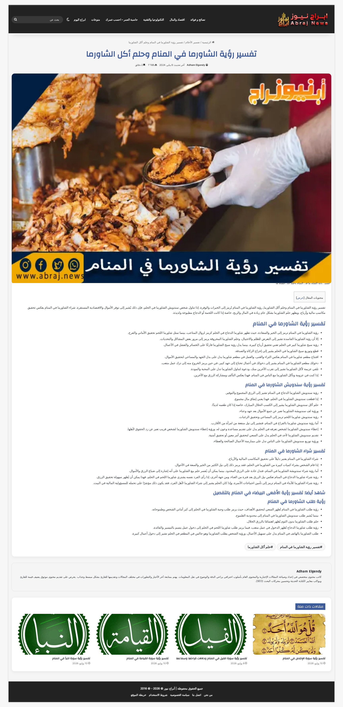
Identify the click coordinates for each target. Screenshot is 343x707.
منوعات (95, 19)
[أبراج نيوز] (302, 20)
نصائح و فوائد (197, 19)
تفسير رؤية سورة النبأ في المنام (71, 658)
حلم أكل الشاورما (259, 547)
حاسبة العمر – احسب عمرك (122, 19)
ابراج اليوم (80, 19)
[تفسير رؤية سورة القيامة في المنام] (132, 634)
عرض (300, 297)
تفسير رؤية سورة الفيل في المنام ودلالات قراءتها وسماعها (211, 658)
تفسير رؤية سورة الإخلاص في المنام (303, 658)
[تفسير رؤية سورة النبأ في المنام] (54, 634)
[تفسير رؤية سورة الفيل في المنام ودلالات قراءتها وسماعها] (210, 634)
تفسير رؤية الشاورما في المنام (300, 547)
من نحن (208, 694)
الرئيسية (207, 42)
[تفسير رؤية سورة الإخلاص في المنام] (289, 634)
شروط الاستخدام (158, 694)
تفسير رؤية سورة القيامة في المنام (147, 658)
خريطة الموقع (138, 694)
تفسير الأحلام (192, 42)
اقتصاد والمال (177, 19)
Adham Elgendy (196, 64)
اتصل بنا (196, 694)
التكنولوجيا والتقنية (153, 19)
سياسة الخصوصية (179, 694)
